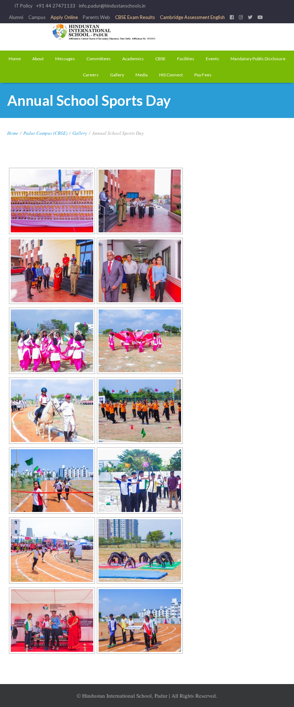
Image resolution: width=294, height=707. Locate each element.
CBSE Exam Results (135, 17)
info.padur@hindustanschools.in (112, 6)
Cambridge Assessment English (192, 17)
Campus (37, 17)
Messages (65, 58)
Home (15, 58)
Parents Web (96, 17)
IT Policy (23, 6)
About (38, 58)
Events (212, 58)
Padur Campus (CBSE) (45, 133)
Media (142, 74)
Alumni (16, 17)
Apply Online (64, 17)
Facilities (185, 58)
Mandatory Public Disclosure (258, 58)
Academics (133, 58)
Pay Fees (203, 74)
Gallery (117, 74)
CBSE (160, 58)
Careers (91, 74)
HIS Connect (171, 74)
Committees (98, 58)
